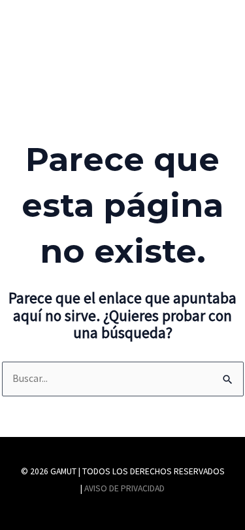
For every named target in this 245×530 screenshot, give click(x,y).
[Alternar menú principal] (205, 48)
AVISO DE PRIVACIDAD (124, 488)
